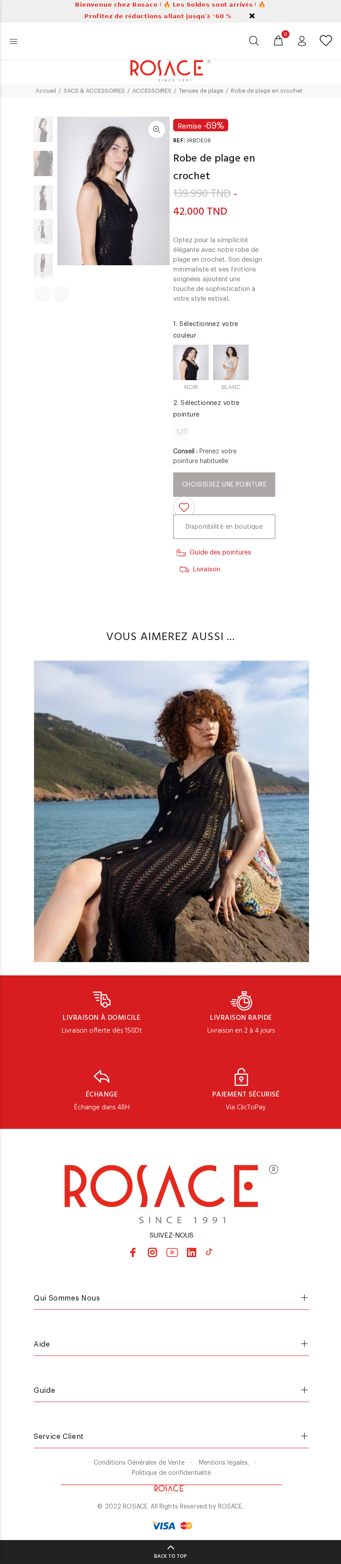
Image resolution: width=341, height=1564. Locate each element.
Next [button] (60, 293)
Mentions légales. (224, 1463)
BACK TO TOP (170, 1556)
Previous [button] (42, 293)
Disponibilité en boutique (224, 527)
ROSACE (230, 1507)
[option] (43, 134)
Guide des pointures (220, 552)
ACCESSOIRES (151, 91)
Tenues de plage (201, 91)
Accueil (46, 91)
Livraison (206, 569)
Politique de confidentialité (171, 1473)
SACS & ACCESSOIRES (94, 91)
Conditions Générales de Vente (139, 1463)
